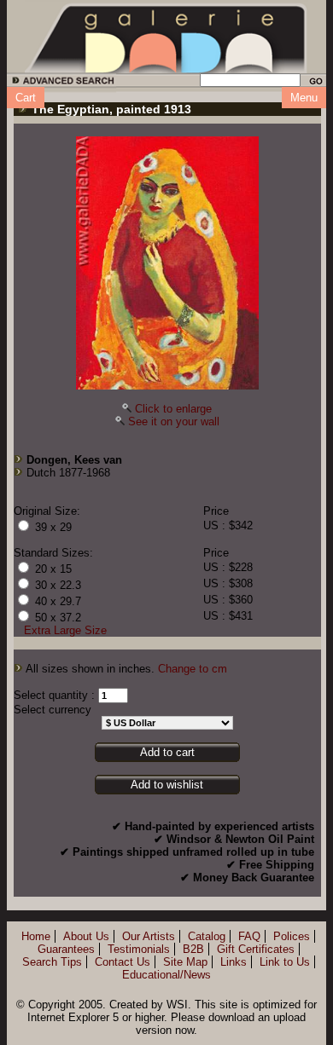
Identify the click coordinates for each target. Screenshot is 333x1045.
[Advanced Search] (60, 83)
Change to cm (192, 668)
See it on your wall (173, 421)
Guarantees (66, 949)
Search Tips (52, 962)
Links (233, 962)
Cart (25, 97)
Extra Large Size (65, 630)
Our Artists (148, 936)
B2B (193, 949)
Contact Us (122, 962)
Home (35, 936)
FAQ (249, 936)
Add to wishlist (167, 784)
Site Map (185, 962)
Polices (291, 936)
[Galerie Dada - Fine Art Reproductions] (166, 36)
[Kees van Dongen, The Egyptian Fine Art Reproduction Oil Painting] (167, 263)
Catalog (206, 936)
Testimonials (139, 949)
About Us (86, 936)
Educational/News (166, 974)
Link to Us (285, 962)
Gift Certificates (256, 949)
